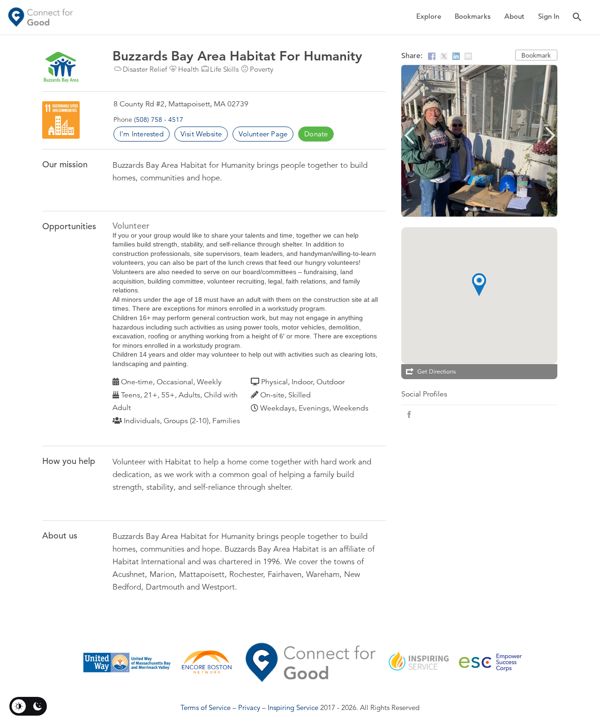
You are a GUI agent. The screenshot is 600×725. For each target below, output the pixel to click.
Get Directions (436, 371)
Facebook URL (409, 415)
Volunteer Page (263, 133)
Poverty (261, 69)
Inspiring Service (293, 707)
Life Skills (224, 69)
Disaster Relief (145, 69)
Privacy (249, 707)
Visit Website (201, 133)
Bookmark (536, 55)
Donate (316, 133)
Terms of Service (205, 707)
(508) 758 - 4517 (158, 119)
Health (188, 69)
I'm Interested (142, 133)
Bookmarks (473, 16)
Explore (428, 16)
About (514, 16)
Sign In (548, 16)
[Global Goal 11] (61, 120)
